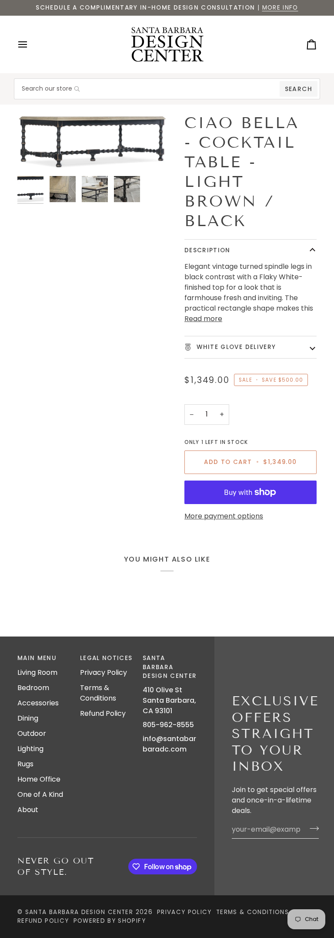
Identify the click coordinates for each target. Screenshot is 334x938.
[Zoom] (92, 142)
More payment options (223, 516)
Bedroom (33, 688)
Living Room (37, 672)
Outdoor (31, 733)
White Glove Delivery (235, 347)
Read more (203, 319)
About (27, 810)
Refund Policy (103, 713)
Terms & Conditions (98, 693)
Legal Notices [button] (106, 658)
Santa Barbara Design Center (79, 912)
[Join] (311, 828)
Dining (27, 718)
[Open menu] (30, 44)
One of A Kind (40, 794)
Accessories (38, 703)
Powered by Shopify (109, 921)
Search (298, 89)
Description (207, 250)
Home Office (38, 779)
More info (280, 7)
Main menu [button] (37, 658)
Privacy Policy (103, 672)
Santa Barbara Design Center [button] (170, 667)
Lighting (30, 749)
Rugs (25, 764)
